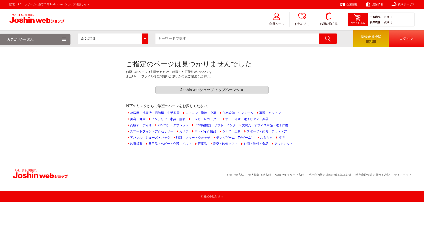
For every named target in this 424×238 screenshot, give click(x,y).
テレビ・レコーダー (205, 119)
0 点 (384, 17)
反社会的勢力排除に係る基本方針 (329, 175)
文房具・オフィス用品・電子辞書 (265, 125)
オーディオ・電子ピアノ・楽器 (247, 119)
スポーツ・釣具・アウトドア (267, 131)
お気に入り (302, 24)
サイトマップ (402, 175)
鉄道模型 (136, 143)
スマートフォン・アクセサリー (151, 131)
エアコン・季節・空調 (201, 113)
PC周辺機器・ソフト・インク (215, 125)
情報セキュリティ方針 (289, 175)
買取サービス (406, 4)
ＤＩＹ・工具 (231, 131)
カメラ (184, 131)
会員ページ (276, 24)
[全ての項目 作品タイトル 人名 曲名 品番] (113, 38)
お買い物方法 (329, 24)
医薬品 (202, 143)
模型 (281, 137)
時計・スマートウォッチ (193, 137)
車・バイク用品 (205, 131)
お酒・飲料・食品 (256, 143)
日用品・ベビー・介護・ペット (170, 143)
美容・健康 (138, 119)
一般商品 (375, 17)
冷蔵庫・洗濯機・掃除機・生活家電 (155, 113)
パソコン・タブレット (173, 125)
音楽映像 (375, 22)
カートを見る (357, 22)
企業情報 (352, 4)
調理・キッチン (270, 113)
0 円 (389, 17)
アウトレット (283, 143)
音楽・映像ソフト (225, 143)
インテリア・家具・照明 (168, 119)
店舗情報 (377, 4)
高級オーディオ (141, 125)
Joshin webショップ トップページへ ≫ (212, 90)
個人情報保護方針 (259, 175)
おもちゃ (266, 137)
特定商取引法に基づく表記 (373, 175)
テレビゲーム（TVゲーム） (235, 137)
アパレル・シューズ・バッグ (150, 137)
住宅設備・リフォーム (237, 113)
